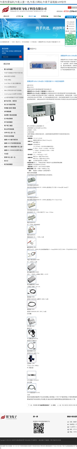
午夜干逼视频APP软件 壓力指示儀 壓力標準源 (11, 73)
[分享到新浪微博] (7, 425)
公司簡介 (19, 16)
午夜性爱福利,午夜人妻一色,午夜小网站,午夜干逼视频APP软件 (33, 2)
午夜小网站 (7, 80)
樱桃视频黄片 (49, 446)
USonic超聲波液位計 (10, 87)
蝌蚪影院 (43, 446)
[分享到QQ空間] (4, 425)
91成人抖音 (56, 446)
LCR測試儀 (33, 42)
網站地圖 (41, 440)
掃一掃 (35, 416)
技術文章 (56, 16)
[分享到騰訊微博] (10, 425)
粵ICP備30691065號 (55, 440)
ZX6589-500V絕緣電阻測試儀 (41, 405)
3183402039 (71, 26)
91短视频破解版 (69, 446)
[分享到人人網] (13, 425)
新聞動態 (44, 16)
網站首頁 (6, 16)
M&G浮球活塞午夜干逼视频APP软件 (10, 91)
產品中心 (31, 16)
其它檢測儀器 (25, 42)
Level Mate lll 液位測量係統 (12, 83)
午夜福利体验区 (36, 446)
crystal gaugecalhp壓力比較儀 (13, 94)
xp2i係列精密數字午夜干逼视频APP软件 (11, 98)
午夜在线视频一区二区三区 (12, 446)
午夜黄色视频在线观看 (26, 446)
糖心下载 (62, 446)
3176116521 (71, 29)
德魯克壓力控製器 (9, 76)
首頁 (13, 42)
